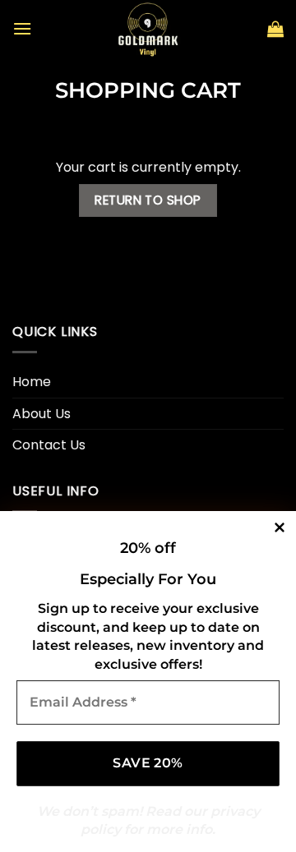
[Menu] (22, 28)
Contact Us (49, 444)
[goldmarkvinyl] (148, 29)
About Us (41, 413)
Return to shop (148, 200)
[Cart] (275, 29)
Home (31, 381)
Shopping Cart (148, 90)
